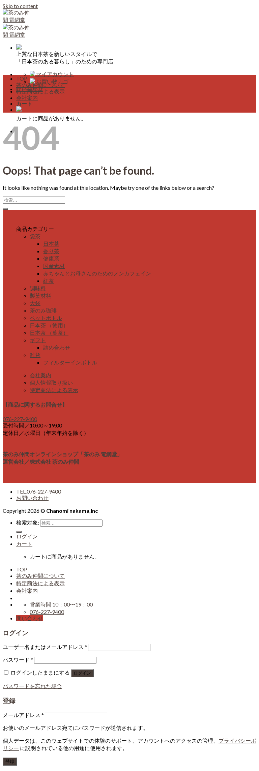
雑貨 (35, 355)
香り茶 (51, 251)
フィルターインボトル (70, 362)
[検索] (19, 532)
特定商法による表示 (40, 91)
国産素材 (54, 266)
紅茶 (48, 280)
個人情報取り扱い (51, 382)
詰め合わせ (56, 347)
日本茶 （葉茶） (49, 332)
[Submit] (5, 209)
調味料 (38, 288)
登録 (9, 761)
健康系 (51, 258)
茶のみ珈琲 (43, 310)
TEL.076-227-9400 (38, 491)
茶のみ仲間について (40, 85)
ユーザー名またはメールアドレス (45, 647)
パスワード (18, 659)
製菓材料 (40, 295)
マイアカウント (54, 74)
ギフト (38, 340)
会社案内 (27, 97)
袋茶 (35, 236)
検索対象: (27, 522)
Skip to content (20, 6)
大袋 (35, 303)
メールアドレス (23, 715)
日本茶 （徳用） (49, 325)
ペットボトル (46, 318)
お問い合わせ (32, 498)
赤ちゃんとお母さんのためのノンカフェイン (97, 273)
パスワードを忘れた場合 (32, 686)
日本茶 (51, 243)
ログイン (82, 673)
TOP (21, 78)
